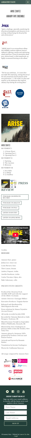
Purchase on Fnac (10, 207)
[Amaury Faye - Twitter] (7, 392)
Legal (16, 436)
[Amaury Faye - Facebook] (13, 392)
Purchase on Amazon (11, 203)
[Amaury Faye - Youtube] (24, 392)
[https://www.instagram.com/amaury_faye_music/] (18, 392)
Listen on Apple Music (11, 217)
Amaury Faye (8, 2)
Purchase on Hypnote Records (12, 197)
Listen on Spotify (10, 212)
